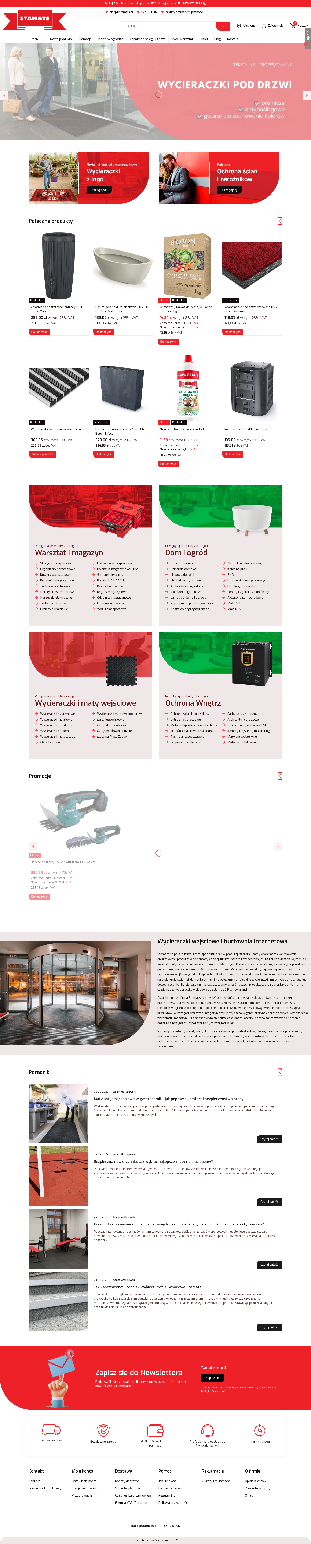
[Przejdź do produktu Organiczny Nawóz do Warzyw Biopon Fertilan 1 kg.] (188, 266)
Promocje (85, 39)
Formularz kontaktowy (45, 1488)
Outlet (203, 39)
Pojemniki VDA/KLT (110, 580)
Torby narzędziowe (54, 603)
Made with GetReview (63, 1538)
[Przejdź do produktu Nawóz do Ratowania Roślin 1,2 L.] (188, 388)
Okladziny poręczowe (186, 719)
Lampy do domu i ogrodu (188, 597)
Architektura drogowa (243, 719)
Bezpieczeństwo (170, 1488)
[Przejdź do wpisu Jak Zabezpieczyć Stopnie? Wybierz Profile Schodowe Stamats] (58, 1301)
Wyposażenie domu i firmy (189, 742)
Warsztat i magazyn (69, 553)
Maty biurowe (50, 742)
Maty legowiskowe (110, 719)
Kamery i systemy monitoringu (249, 731)
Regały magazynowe (112, 592)
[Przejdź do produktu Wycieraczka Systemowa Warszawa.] (59, 388)
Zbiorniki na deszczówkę (244, 563)
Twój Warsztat (182, 39)
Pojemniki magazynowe (57, 580)
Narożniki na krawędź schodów (192, 731)
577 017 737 (172, 1526)
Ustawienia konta (84, 1481)
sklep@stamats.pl (121, 12)
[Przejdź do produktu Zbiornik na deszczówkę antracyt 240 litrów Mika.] (59, 266)
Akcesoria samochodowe (245, 597)
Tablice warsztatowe (55, 586)
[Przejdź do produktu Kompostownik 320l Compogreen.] (252, 388)
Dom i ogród (186, 553)
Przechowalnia (82, 1495)
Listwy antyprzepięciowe (114, 563)
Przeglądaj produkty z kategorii (56, 546)
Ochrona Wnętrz (193, 703)
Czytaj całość (269, 1139)
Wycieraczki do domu (55, 731)
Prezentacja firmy (257, 1488)
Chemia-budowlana (110, 603)
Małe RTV (234, 609)
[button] (223, 26)
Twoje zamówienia (85, 1488)
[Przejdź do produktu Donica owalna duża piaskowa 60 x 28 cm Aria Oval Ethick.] (123, 266)
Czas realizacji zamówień (133, 1495)
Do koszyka (39, 332)
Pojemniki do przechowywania (192, 603)
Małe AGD (234, 603)
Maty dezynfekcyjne (241, 742)
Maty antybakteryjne (242, 736)
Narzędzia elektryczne (56, 597)
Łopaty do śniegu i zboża (147, 39)
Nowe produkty (61, 39)
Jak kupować (167, 1481)
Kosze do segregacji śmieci (190, 609)
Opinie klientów (255, 1481)
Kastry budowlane (110, 586)
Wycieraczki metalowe (56, 719)
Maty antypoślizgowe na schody (194, 725)
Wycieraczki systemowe (57, 714)
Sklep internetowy (154, 1540)
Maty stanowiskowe (111, 725)
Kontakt (232, 39)
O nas (249, 1495)
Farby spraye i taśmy (242, 714)
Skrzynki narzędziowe (55, 563)
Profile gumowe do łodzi (245, 586)
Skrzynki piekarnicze (111, 575)
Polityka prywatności (173, 1503)
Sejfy (231, 575)
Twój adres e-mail (213, 1368)
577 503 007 (149, 12)
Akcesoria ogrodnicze (186, 592)
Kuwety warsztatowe (55, 575)
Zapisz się (213, 1378)
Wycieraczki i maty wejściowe (85, 703)
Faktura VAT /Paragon (131, 1503)
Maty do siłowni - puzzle (114, 731)
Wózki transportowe (112, 609)
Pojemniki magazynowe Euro (117, 569)
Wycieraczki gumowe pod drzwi (119, 714)
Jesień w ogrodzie (111, 39)
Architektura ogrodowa (187, 586)
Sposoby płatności (128, 1488)
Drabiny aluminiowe (54, 609)
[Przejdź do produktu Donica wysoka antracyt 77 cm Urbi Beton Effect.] (123, 388)
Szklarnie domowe (184, 569)
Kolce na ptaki (237, 569)
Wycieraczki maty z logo (58, 736)
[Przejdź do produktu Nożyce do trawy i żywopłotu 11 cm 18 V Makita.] (81, 821)
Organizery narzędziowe (57, 569)
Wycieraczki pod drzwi (56, 725)
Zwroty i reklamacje (216, 1481)
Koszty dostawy (127, 1481)
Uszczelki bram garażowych (247, 580)
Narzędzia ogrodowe (186, 580)
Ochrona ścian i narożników (190, 714)
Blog (217, 39)
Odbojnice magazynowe (114, 597)
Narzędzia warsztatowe (57, 592)
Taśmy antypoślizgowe (187, 736)
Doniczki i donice (182, 563)
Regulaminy (166, 1495)
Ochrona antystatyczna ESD (247, 725)
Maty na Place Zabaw (112, 736)
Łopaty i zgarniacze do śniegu (248, 592)
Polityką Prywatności (214, 1391)
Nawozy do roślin (183, 575)
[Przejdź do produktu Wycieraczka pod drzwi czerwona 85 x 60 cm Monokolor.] (252, 266)
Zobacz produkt (42, 454)
